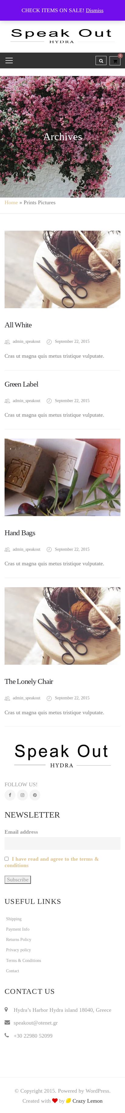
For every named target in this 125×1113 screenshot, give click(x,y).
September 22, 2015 (72, 341)
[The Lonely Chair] (62, 626)
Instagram (22, 795)
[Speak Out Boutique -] (62, 33)
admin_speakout (26, 341)
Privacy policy (18, 950)
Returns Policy (18, 939)
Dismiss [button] (94, 10)
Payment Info (17, 929)
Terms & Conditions (23, 960)
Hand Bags (20, 533)
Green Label (21, 384)
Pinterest (34, 795)
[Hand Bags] (62, 477)
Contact (12, 971)
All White (18, 325)
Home (11, 202)
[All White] (62, 269)
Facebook (10, 795)
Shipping (14, 919)
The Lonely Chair (29, 681)
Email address (21, 832)
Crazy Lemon (87, 1101)
